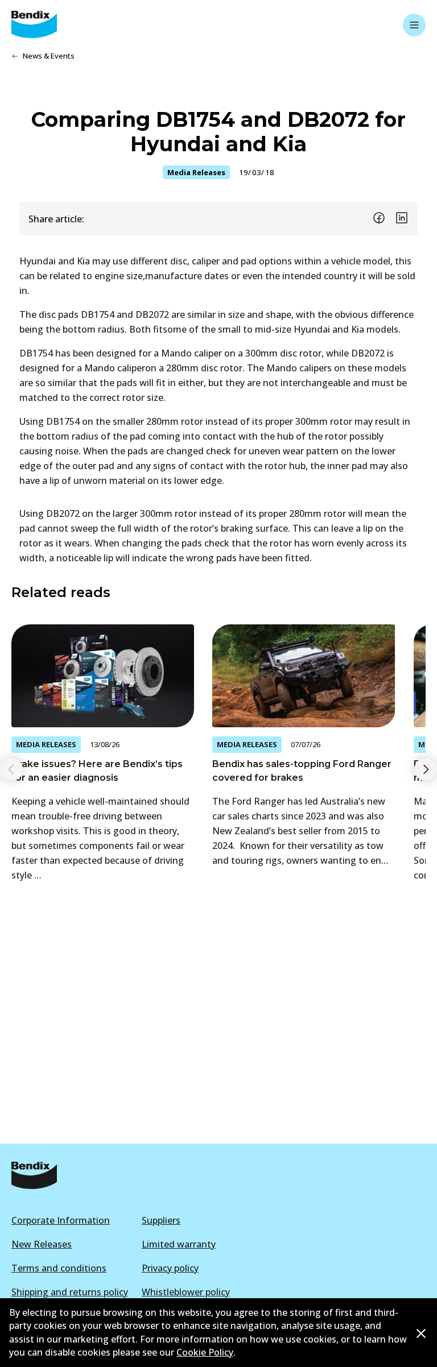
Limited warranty (179, 1244)
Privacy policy (170, 1268)
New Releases (41, 1244)
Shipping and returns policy (69, 1292)
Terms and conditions (58, 1268)
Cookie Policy (204, 1352)
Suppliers (161, 1220)
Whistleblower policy (186, 1292)
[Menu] (414, 25)
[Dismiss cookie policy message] (421, 1333)
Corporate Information (60, 1220)
